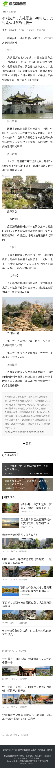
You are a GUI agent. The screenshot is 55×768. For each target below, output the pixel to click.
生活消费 (41, 29)
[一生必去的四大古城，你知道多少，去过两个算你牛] (27, 671)
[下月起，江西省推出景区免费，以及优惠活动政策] (27, 615)
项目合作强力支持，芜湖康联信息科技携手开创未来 (36, 589)
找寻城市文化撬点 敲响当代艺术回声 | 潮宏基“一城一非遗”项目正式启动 (27, 717)
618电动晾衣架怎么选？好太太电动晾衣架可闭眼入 (26, 632)
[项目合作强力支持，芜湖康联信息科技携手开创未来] (10, 591)
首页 (4, 11)
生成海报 (11, 454)
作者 (4, 29)
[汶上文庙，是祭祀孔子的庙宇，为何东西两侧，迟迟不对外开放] (27, 699)
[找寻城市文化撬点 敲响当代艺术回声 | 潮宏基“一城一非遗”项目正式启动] (27, 727)
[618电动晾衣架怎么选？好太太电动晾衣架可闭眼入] (27, 643)
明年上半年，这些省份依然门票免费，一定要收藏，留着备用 (27, 561)
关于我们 (15, 750)
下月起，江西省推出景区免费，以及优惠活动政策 (27, 604)
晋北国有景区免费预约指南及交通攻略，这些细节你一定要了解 (36, 521)
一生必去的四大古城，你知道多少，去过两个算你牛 (27, 660)
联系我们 (24, 750)
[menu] (50, 4)
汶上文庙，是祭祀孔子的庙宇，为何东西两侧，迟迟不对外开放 (27, 688)
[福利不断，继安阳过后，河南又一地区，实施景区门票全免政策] (10, 508)
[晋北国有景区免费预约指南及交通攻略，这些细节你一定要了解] (10, 523)
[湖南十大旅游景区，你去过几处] (27, 543)
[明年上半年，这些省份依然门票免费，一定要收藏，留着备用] (27, 571)
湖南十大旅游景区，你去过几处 (20, 534)
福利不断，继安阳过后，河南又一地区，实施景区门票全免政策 (36, 506)
